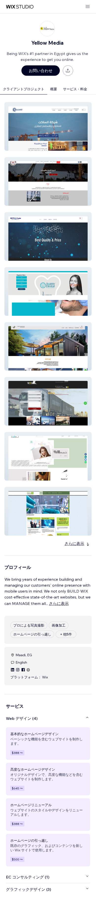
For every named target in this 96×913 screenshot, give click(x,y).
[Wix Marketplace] (19, 7)
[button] (48, 126)
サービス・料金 (75, 89)
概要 (53, 89)
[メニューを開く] (88, 6)
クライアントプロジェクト (23, 89)
